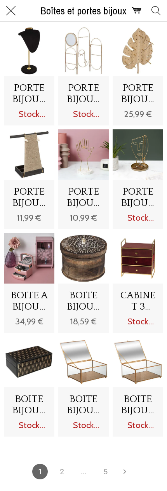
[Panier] (136, 11)
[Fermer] (11, 11)
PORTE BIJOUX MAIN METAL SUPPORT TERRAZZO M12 (83, 197)
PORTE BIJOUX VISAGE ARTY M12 (138, 197)
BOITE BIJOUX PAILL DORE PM (83, 404)
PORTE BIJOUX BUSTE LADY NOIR (29, 93)
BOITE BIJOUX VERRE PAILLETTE (29, 404)
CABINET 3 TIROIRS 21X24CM (138, 301)
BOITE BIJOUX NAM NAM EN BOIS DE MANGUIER (83, 301)
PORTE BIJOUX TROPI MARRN (29, 197)
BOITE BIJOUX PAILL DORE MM (138, 404)
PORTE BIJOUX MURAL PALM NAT (137, 93)
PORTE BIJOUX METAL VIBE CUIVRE (83, 93)
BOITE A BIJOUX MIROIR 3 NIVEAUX (29, 301)
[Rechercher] (156, 11)
